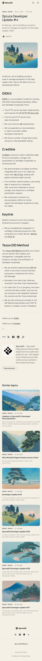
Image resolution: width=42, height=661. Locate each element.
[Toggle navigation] (38, 3)
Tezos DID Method (14, 251)
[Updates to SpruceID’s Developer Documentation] (21, 408)
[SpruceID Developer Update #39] (21, 521)
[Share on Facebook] (13, 337)
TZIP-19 (33, 268)
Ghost (23, 656)
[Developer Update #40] (21, 484)
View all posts (9, 368)
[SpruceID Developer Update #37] (21, 598)
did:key (34, 234)
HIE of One (18, 175)
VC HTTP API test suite (29, 113)
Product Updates (7, 11)
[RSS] (28, 635)
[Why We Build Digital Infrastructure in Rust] (21, 447)
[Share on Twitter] (8, 337)
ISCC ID (11, 237)
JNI (21, 124)
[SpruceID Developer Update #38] (21, 559)
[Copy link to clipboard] (23, 337)
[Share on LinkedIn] (18, 337)
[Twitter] (15, 635)
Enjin (28, 656)
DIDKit (5, 99)
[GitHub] (24, 635)
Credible (5, 155)
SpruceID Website (21, 644)
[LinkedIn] (20, 635)
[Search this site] (33, 3)
